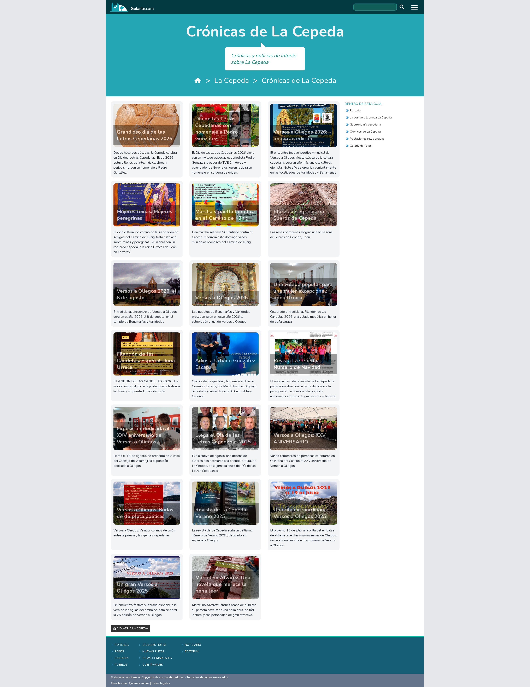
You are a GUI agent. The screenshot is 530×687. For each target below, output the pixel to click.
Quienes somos (139, 683)
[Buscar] (401, 7)
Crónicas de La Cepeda (299, 80)
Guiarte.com (119, 683)
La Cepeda (231, 80)
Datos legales (161, 683)
